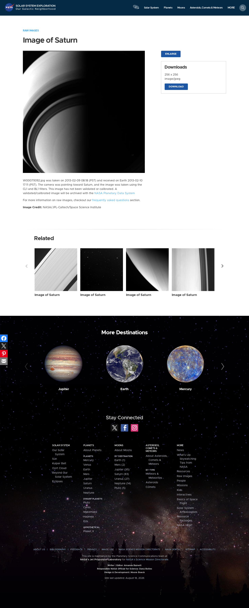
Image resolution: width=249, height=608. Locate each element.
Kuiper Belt (59, 463)
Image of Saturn (47, 295)
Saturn (87, 483)
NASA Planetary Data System (114, 193)
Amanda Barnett (132, 565)
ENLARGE (171, 54)
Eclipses (57, 481)
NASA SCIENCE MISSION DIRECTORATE (139, 549)
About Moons (123, 450)
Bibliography (58, 549)
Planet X (88, 531)
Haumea (88, 516)
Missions (182, 485)
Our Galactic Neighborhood (36, 9)
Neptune (88, 492)
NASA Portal (173, 549)
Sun (54, 458)
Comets (150, 487)
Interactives (184, 494)
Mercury (185, 389)
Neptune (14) (123, 483)
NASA (10, 7)
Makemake (90, 512)
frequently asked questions (110, 200)
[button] (231, 8)
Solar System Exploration (36, 4)
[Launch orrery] (136, 9)
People (181, 480)
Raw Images (31, 30)
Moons (119, 445)
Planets (88, 445)
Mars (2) (120, 464)
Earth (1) (120, 460)
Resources (183, 471)
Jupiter (63, 389)
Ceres (87, 507)
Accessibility (208, 549)
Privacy (92, 549)
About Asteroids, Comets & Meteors (157, 460)
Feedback (76, 549)
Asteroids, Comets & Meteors (152, 448)
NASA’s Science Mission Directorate (147, 559)
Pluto (86, 502)
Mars (86, 474)
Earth (124, 389)
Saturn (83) (122, 474)
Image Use (108, 549)
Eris (85, 521)
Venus (87, 464)
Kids (179, 490)
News (180, 450)
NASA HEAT (185, 525)
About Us (39, 549)
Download (176, 87)
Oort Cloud (59, 468)
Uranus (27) (122, 479)
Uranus (87, 488)
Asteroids (152, 482)
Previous (26, 266)
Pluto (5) (120, 488)
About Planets (92, 450)
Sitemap (190, 549)
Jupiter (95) (122, 469)
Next (222, 266)
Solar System (61, 445)
